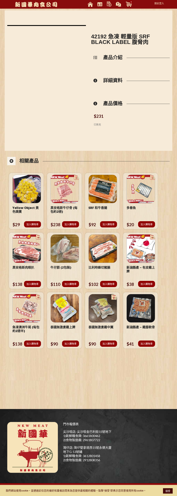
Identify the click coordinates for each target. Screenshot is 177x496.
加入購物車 (32, 224)
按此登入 (159, 3)
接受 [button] (167, 491)
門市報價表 (71, 424)
